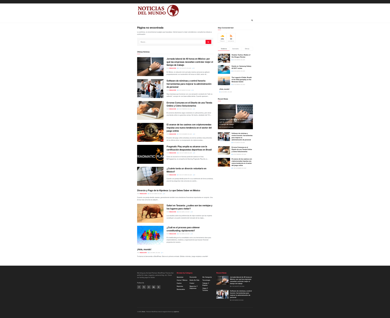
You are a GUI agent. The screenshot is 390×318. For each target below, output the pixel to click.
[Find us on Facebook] (139, 287)
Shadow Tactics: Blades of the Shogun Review (241, 56)
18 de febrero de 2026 (185, 109)
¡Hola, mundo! (144, 249)
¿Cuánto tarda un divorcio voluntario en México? (186, 170)
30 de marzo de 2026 (184, 90)
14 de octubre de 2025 (185, 175)
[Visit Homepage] (158, 10)
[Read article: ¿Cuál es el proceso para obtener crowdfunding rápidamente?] (150, 235)
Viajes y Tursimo (205, 289)
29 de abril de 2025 (184, 212)
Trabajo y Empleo (205, 284)
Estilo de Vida (194, 280)
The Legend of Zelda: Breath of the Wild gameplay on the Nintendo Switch (242, 79)
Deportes (180, 286)
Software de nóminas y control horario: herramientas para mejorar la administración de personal (189, 84)
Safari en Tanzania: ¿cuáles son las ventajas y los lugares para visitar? (189, 207)
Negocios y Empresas (194, 287)
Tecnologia (206, 280)
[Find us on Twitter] (144, 287)
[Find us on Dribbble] (158, 287)
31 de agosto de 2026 (184, 68)
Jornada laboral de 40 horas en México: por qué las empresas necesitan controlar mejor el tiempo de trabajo (190, 62)
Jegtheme (176, 311)
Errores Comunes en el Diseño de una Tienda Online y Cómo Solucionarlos (189, 104)
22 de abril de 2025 (154, 252)
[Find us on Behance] (154, 287)
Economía (193, 277)
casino (179, 283)
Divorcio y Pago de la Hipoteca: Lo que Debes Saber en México (168, 190)
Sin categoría (207, 277)
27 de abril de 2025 (184, 234)
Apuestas (180, 277)
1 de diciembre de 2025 (185, 134)
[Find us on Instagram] (149, 287)
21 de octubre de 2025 (185, 153)
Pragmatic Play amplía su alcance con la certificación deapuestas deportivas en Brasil (189, 148)
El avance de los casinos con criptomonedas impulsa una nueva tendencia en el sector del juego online (189, 127)
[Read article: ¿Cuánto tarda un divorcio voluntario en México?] (150, 176)
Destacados (181, 289)
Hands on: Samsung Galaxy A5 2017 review (241, 67)
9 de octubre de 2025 (155, 193)
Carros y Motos (182, 280)
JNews (143, 311)
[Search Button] (252, 20)
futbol (192, 283)
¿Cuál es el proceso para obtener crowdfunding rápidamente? (183, 229)
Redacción (172, 68)
